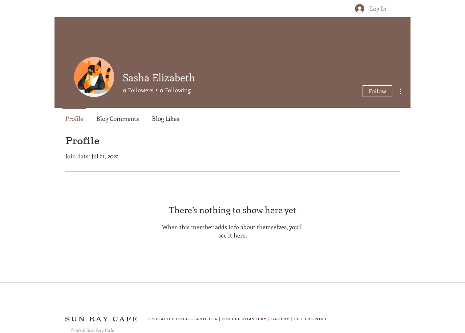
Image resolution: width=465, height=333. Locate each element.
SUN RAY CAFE (102, 319)
